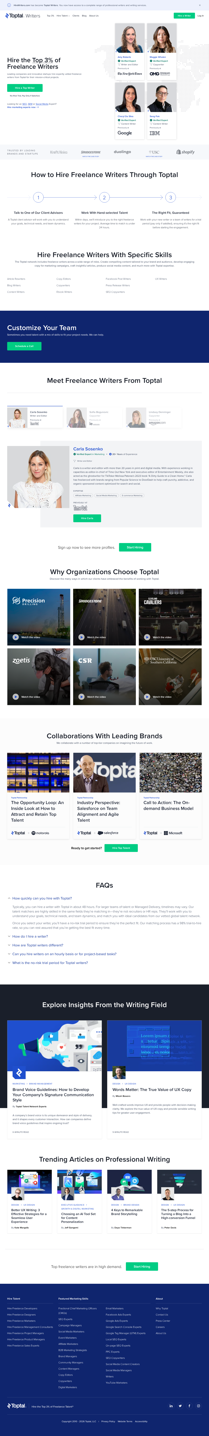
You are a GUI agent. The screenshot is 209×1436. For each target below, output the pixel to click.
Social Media (42, 104)
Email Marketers (114, 1308)
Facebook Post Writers (118, 279)
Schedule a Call (24, 346)
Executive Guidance (72, 1204)
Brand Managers (67, 1356)
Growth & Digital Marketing (77, 1208)
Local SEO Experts (116, 1339)
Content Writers (15, 292)
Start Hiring (135, 547)
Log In (201, 15)
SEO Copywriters (115, 292)
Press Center (163, 1321)
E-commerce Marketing (132, 495)
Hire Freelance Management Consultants (30, 1327)
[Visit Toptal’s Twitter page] (180, 1406)
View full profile (130, 38)
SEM (30, 104)
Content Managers (68, 1368)
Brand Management (40, 1083)
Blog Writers (14, 285)
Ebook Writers (64, 292)
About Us (94, 15)
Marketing (19, 1083)
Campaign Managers (70, 1325)
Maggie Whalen (158, 57)
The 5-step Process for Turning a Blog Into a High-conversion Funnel (178, 1214)
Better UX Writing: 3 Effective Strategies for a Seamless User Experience (29, 1216)
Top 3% (50, 15)
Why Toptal (162, 1308)
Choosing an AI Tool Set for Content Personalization (78, 1217)
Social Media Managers (119, 1370)
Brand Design (131, 1204)
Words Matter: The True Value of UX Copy (152, 1089)
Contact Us (162, 1314)
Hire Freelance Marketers (21, 1321)
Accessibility (141, 1421)
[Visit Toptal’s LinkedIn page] (171, 1406)
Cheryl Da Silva (125, 116)
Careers (160, 1327)
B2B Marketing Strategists (72, 1350)
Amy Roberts (124, 57)
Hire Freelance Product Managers (26, 1339)
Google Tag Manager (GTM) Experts (125, 1333)
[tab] (35, 417)
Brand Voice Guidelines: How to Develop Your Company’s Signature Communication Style (53, 1094)
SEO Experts (65, 1319)
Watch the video (30, 637)
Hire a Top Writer (25, 88)
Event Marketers (67, 1337)
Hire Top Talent (121, 848)
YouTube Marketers (116, 1382)
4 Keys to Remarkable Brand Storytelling (127, 1212)
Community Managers (70, 1362)
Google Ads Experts (117, 1321)
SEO (24, 104)
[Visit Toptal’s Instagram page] (198, 1406)
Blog (84, 15)
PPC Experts (113, 1351)
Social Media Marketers (71, 1331)
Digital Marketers (67, 1387)
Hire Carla (87, 518)
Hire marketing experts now (21, 107)
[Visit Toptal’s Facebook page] (189, 1406)
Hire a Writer (184, 15)
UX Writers (161, 279)
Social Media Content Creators (123, 1364)
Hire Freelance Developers (22, 1308)
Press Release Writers (118, 285)
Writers (109, 1376)
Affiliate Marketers (68, 1344)
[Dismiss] (200, 5)
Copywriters (63, 285)
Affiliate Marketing (83, 495)
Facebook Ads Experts (118, 1314)
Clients (75, 15)
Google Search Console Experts (123, 1327)
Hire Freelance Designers (21, 1314)
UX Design (130, 1083)
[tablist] (104, 423)
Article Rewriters (16, 279)
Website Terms (125, 1421)
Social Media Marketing (106, 495)
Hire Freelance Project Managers (25, 1333)
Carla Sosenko (88, 449)
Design (116, 1083)
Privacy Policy (108, 1421)
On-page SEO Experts (118, 1345)
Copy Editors (63, 279)
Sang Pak (155, 116)
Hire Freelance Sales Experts (23, 1345)
